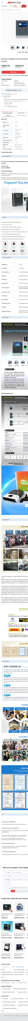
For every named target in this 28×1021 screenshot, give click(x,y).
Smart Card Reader (6, 988)
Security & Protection (9, 9)
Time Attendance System (19, 969)
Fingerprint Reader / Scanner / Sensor (7, 974)
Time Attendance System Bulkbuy (9, 1008)
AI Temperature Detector (6, 972)
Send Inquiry (13, 72)
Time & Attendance (17, 9)
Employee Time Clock (22, 992)
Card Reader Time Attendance (8, 1005)
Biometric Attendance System (8, 992)
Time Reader (5, 998)
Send (13, 891)
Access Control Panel (18, 974)
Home (2, 9)
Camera (3, 969)
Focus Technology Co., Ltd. (17, 1015)
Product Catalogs (20, 967)
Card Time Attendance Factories (9, 1001)
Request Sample (24, 75)
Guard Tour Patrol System (19, 972)
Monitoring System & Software (19, 988)
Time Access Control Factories (17, 998)
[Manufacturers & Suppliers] (14, 2)
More (2, 1010)
